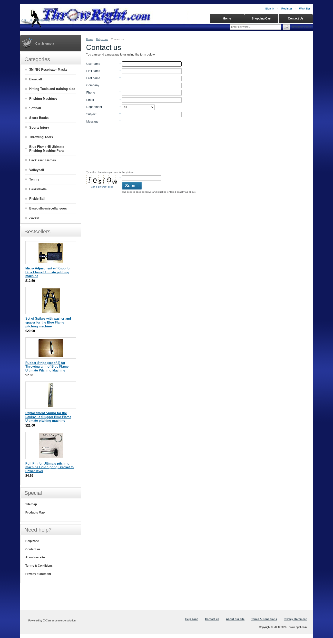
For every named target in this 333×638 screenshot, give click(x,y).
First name (93, 71)
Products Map (35, 512)
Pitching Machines (43, 98)
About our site (35, 557)
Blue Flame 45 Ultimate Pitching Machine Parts (46, 149)
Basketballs (38, 189)
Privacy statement (38, 574)
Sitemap (31, 504)
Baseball (35, 79)
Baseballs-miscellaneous (48, 208)
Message (92, 121)
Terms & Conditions (39, 565)
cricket (34, 218)
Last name (93, 78)
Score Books (39, 118)
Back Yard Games (42, 160)
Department (94, 107)
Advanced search (302, 26)
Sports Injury (39, 127)
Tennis (34, 179)
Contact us (32, 549)
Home (89, 39)
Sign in (269, 8)
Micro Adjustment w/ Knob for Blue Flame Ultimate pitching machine (48, 272)
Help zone (102, 39)
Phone (90, 92)
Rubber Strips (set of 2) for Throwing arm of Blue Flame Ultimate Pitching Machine (47, 366)
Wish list (304, 8)
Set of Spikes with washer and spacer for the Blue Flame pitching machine (48, 322)
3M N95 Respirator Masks (48, 69)
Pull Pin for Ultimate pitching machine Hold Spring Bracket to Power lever (49, 467)
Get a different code (102, 186)
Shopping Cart (261, 18)
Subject (91, 114)
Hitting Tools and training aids (52, 89)
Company (92, 85)
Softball (35, 108)
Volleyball (36, 170)
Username (93, 64)
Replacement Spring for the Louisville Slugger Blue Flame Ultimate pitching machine (48, 416)
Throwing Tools (41, 137)
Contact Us (296, 18)
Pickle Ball (37, 198)
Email (90, 100)
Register (286, 8)
